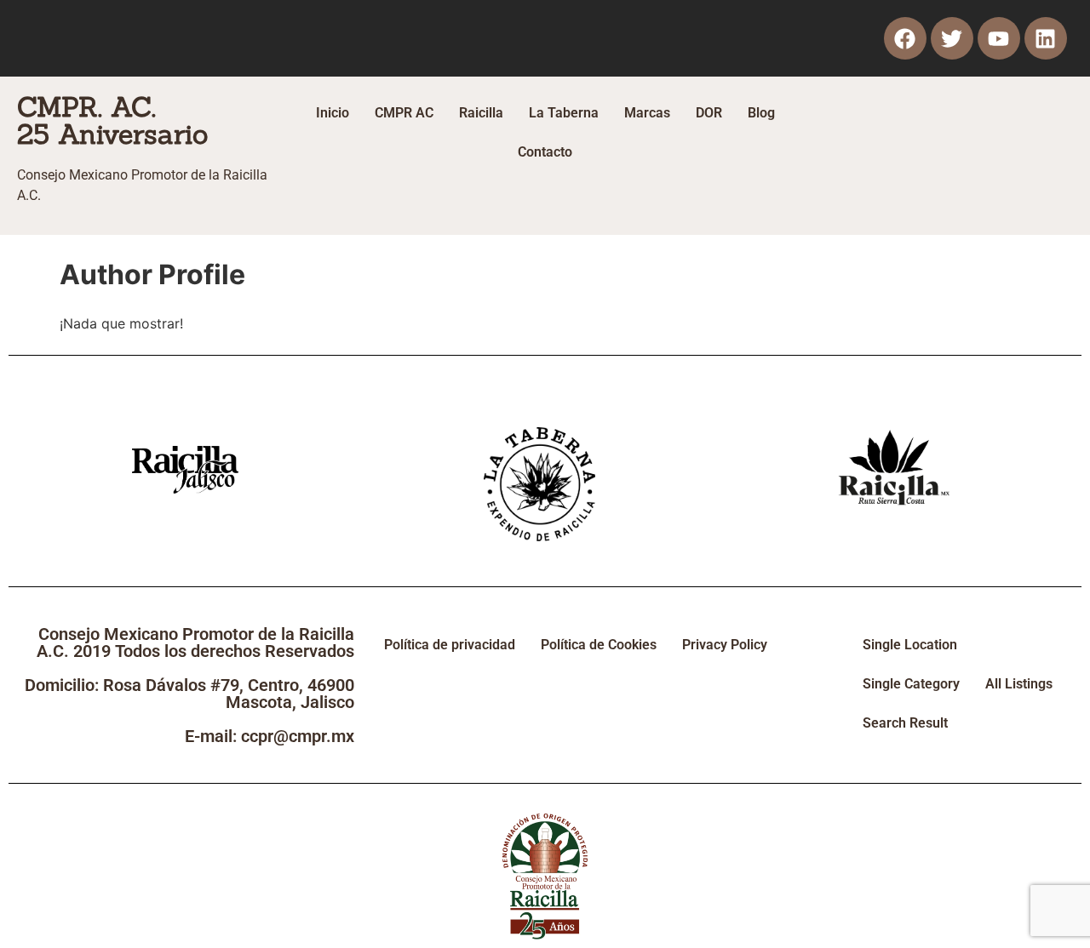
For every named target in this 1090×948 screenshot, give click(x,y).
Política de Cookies (599, 645)
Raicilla (481, 113)
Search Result (905, 723)
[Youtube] (999, 38)
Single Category (911, 684)
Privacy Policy (724, 645)
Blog (761, 113)
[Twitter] (952, 38)
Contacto (545, 152)
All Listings (1019, 684)
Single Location (910, 645)
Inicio (332, 113)
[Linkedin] (1045, 38)
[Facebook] (905, 38)
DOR (709, 113)
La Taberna (564, 113)
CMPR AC (404, 113)
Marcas (647, 113)
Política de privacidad (449, 645)
